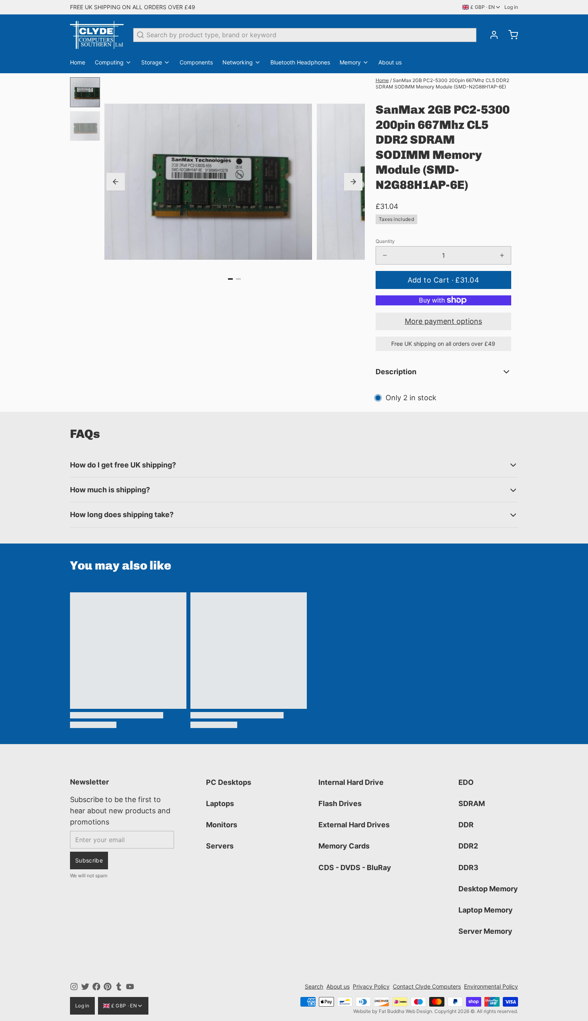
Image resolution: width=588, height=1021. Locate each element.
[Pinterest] (108, 987)
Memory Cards (344, 846)
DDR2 (468, 846)
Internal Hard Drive (351, 782)
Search (314, 986)
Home (77, 62)
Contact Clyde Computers (427, 986)
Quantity (385, 241)
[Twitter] (85, 987)
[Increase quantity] (502, 255)
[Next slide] (353, 182)
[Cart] (510, 35)
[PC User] (97, 35)
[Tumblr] (119, 987)
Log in (511, 7)
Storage (151, 62)
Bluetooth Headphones (300, 62)
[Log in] (491, 35)
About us (390, 62)
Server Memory (485, 931)
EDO (466, 782)
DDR (466, 824)
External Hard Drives (354, 824)
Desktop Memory (488, 889)
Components (196, 62)
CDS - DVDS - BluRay (354, 867)
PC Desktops (228, 782)
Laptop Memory (485, 910)
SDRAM (471, 803)
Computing (109, 62)
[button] (443, 280)
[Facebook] (96, 987)
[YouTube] (130, 987)
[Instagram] (74, 987)
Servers (220, 846)
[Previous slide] (115, 182)
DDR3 (468, 867)
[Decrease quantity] (385, 255)
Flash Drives (340, 803)
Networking (237, 62)
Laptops (220, 803)
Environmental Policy (491, 986)
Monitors (221, 824)
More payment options (443, 321)
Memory (350, 62)
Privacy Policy (371, 986)
